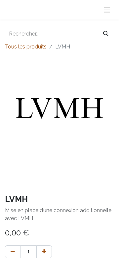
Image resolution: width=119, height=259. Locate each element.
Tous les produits (26, 46)
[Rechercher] (106, 34)
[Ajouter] (44, 251)
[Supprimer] (12, 251)
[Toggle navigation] (107, 10)
